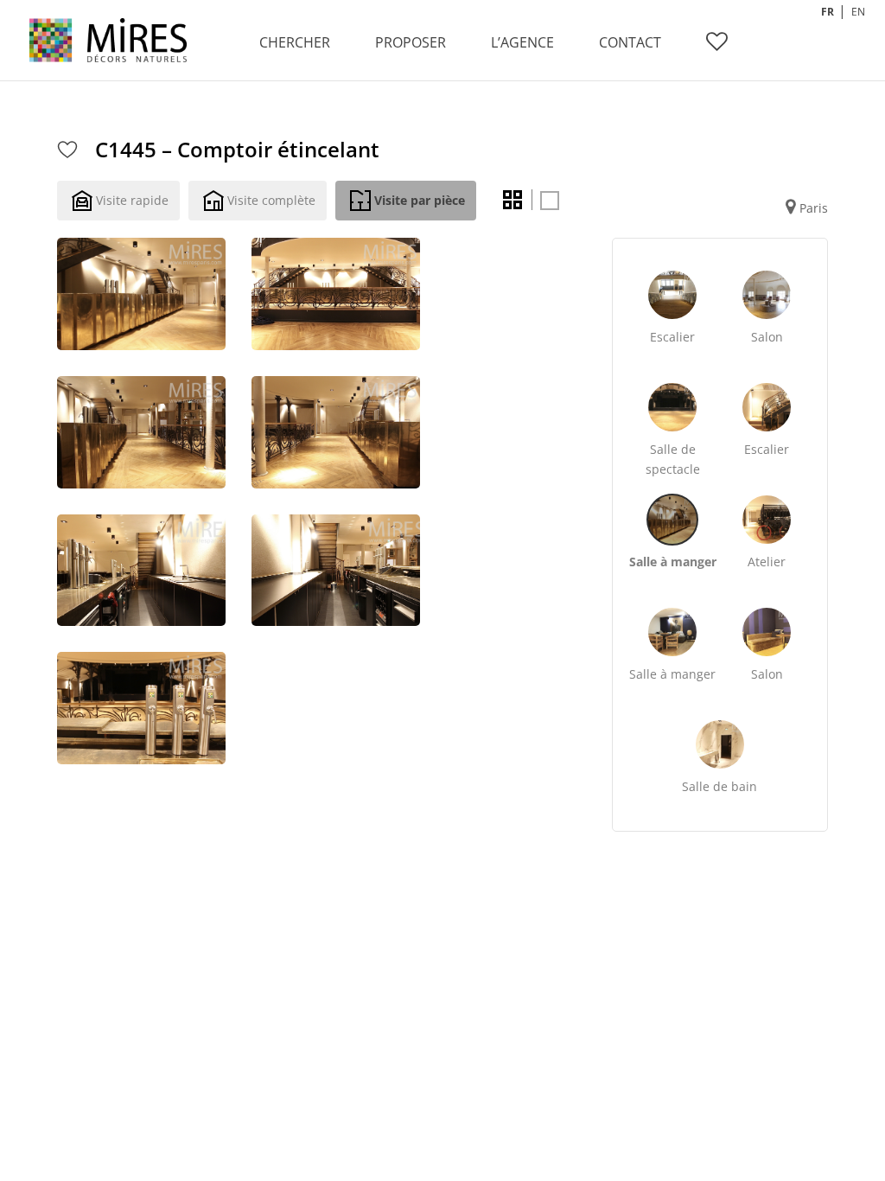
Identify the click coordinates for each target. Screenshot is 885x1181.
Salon (767, 337)
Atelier (767, 561)
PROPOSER (410, 42)
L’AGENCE (522, 42)
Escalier (672, 337)
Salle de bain (719, 786)
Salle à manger (672, 561)
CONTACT (630, 42)
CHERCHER (294, 42)
